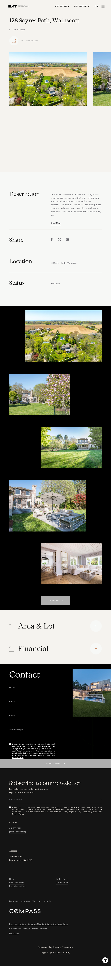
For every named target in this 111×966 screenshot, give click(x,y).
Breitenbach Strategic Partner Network (28, 929)
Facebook (14, 901)
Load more (53, 600)
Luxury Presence (63, 947)
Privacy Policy (18, 758)
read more (56, 223)
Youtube (37, 901)
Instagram (25, 901)
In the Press (61, 879)
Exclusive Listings (17, 886)
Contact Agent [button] (53, 763)
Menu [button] (96, 6)
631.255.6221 (15, 828)
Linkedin (47, 901)
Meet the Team (16, 882)
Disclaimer (14, 933)
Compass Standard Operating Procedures (48, 924)
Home (12, 879)
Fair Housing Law (17, 924)
